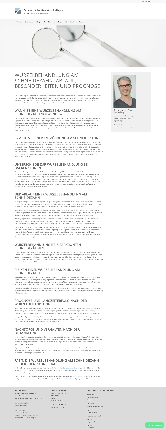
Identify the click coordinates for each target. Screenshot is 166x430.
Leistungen (91, 394)
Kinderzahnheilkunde (93, 416)
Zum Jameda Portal (57, 407)
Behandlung (77, 376)
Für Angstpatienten (92, 411)
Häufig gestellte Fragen (92, 398)
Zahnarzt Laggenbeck (91, 420)
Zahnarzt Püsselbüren (91, 426)
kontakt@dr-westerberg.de (28, 415)
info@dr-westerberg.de (126, 127)
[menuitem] (19, 22)
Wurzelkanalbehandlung (93, 407)
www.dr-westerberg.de (28, 418)
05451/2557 (120, 124)
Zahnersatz (91, 403)
